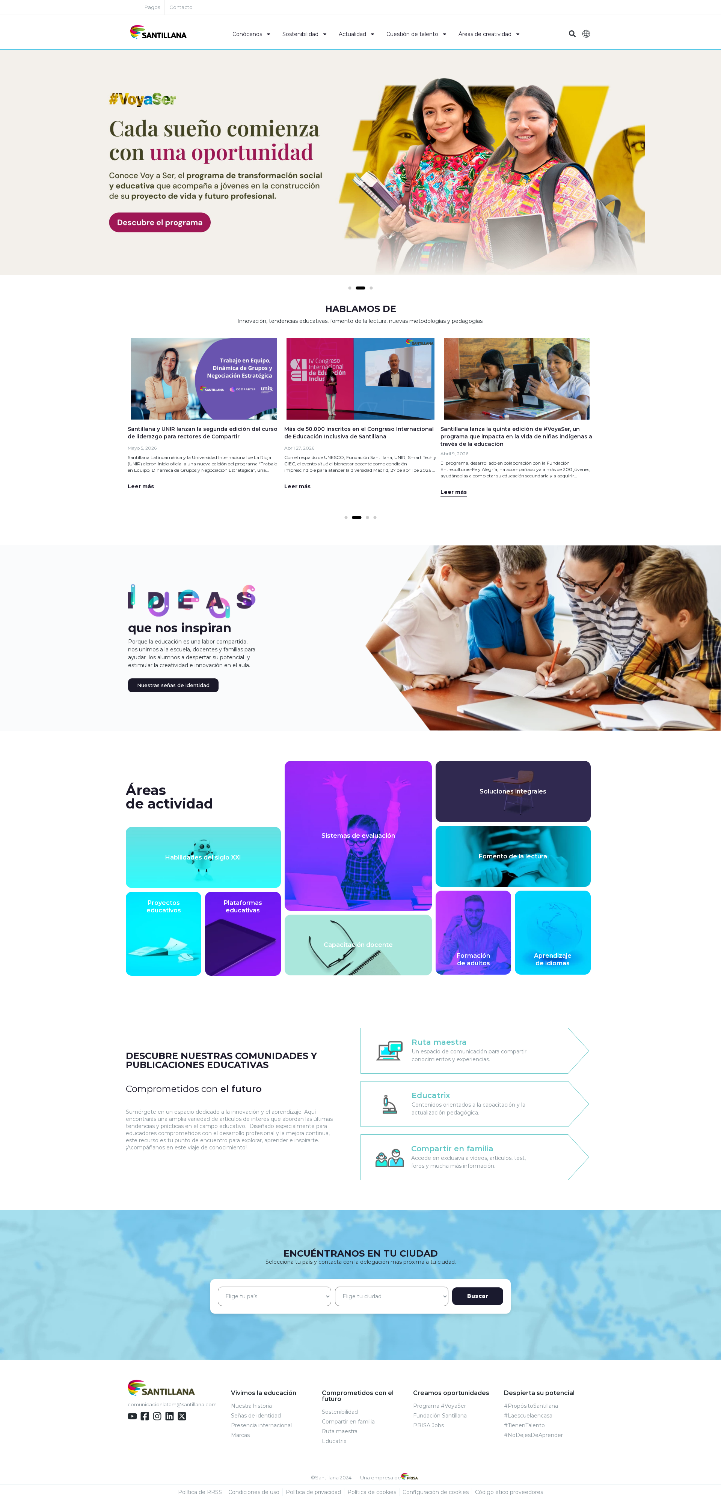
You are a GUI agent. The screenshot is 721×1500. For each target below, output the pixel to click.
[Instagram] (157, 1416)
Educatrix (431, 1095)
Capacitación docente (358, 944)
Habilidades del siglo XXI (203, 857)
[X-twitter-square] (182, 1416)
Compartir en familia (452, 1148)
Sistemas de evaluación (358, 835)
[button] (572, 34)
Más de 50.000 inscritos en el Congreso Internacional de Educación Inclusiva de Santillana (359, 433)
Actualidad (352, 34)
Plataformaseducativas (243, 906)
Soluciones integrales (513, 791)
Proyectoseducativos (163, 906)
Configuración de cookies (436, 1492)
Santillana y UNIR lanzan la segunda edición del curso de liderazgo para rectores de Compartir (203, 433)
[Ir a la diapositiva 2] (360, 288)
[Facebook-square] (144, 1416)
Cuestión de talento (412, 34)
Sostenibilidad (300, 34)
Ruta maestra (439, 1042)
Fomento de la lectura (513, 856)
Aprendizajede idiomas (553, 959)
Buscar (477, 1296)
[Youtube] (132, 1416)
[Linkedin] (169, 1416)
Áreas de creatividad (485, 34)
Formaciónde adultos (473, 959)
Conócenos (247, 34)
